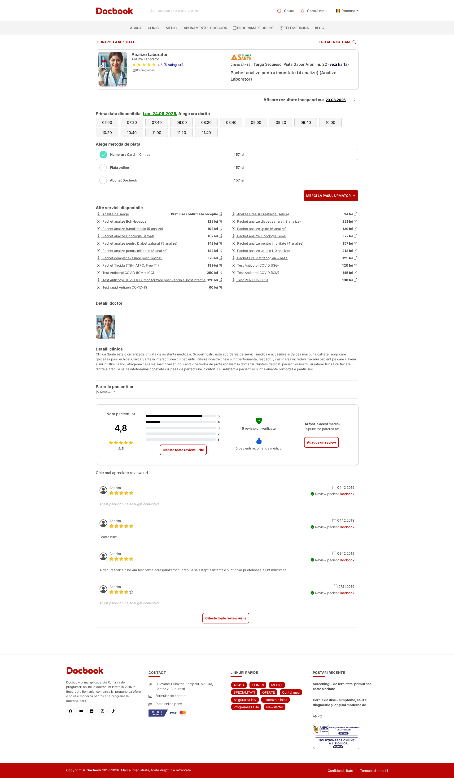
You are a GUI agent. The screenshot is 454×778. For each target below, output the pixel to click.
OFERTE (268, 692)
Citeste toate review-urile (183, 450)
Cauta (289, 11)
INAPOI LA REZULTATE (118, 42)
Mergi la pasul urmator (328, 196)
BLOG (319, 28)
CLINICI (154, 28)
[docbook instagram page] (103, 711)
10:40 (132, 132)
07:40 (157, 122)
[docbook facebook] (71, 711)
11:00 (156, 132)
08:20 (206, 122)
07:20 (132, 122)
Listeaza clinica (275, 700)
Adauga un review (321, 442)
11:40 (206, 132)
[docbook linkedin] (92, 711)
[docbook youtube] (82, 711)
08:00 (181, 122)
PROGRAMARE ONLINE (255, 28)
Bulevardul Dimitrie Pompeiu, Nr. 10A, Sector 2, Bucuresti (184, 686)
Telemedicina (296, 28)
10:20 (107, 132)
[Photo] (107, 327)
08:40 (231, 122)
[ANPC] (336, 729)
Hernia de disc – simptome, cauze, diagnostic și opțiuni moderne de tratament (340, 702)
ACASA (137, 28)
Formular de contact (171, 696)
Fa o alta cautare (335, 42)
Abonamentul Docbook (205, 28)
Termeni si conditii (374, 771)
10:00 (330, 122)
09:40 (306, 122)
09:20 (281, 122)
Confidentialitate (340, 771)
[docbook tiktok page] (114, 711)
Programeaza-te (246, 707)
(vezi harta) (338, 64)
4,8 (120, 428)
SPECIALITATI (244, 692)
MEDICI (172, 28)
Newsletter (274, 707)
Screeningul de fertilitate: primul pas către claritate (342, 686)
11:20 (181, 132)
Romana (348, 11)
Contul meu (317, 11)
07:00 (107, 122)
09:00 (256, 122)
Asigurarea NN (245, 700)
